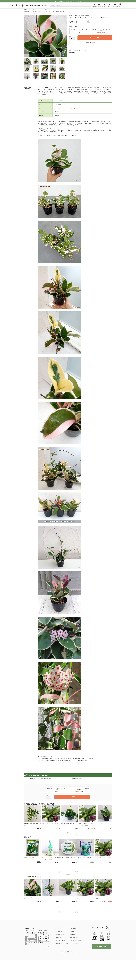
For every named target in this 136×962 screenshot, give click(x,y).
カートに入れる (94, 37)
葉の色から (33, 13)
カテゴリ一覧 (59, 931)
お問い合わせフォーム (101, 946)
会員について (74, 931)
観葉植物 (25, 9)
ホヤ (30, 9)
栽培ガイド (58, 937)
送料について (72, 52)
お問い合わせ (74, 937)
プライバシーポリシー (61, 940)
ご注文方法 (73, 928)
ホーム (57, 928)
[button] (76, 833)
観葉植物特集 (26, 11)
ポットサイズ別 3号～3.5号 (36, 11)
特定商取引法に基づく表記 (62, 943)
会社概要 (73, 934)
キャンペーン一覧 (60, 934)
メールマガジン (75, 943)
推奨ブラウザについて (76, 940)
